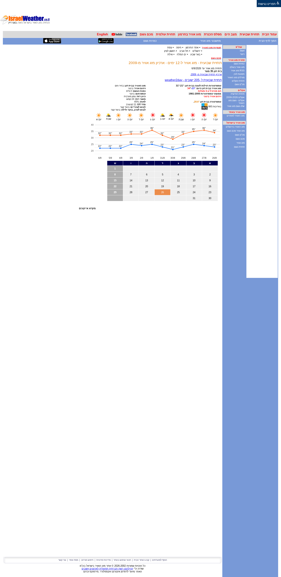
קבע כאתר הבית (141, 560)
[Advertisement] (211, 19)
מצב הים (231, 34)
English (102, 34)
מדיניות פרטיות (103, 560)
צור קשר (62, 560)
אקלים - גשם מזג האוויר (236, 101)
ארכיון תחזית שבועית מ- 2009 (206, 74)
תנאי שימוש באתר (122, 560)
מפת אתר (73, 560)
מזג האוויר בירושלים (235, 126)
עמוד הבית (269, 34)
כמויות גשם (150, 40)
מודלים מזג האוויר (235, 77)
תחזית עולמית (165, 34)
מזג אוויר (240, 143)
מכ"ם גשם (239, 84)
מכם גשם (146, 34)
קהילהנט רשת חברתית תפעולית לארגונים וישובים (107, 568)
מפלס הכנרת (213, 34)
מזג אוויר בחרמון (189, 34)
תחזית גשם (239, 147)
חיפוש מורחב (87, 560)
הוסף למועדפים (159, 560)
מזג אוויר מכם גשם (236, 130)
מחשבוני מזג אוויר (210, 40)
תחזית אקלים (238, 81)
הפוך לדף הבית (267, 40)
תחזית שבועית (249, 34)
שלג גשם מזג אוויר (235, 106)
